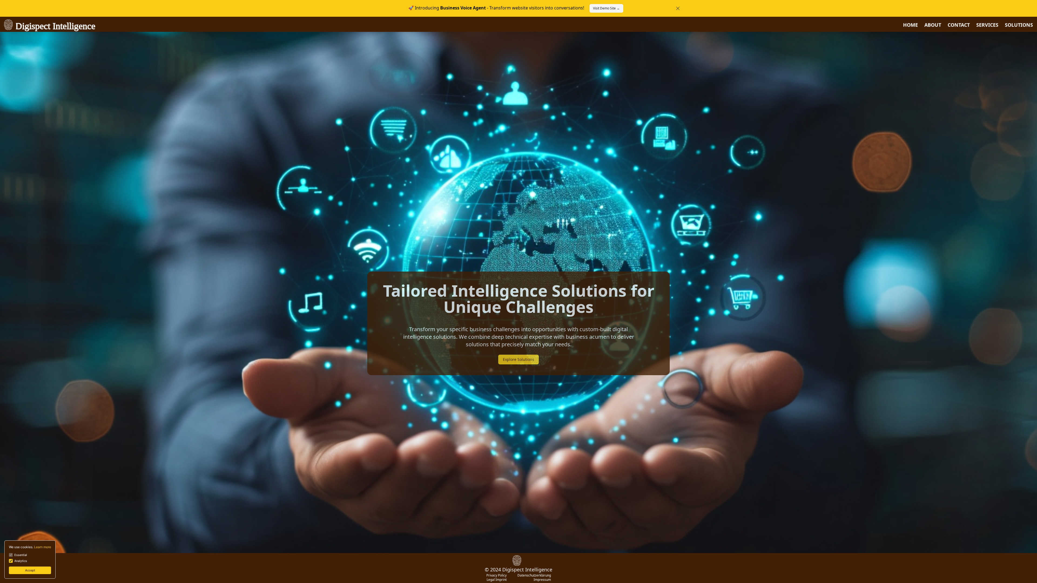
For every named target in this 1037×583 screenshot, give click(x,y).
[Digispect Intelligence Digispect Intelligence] (518, 560)
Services (987, 25)
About (932, 25)
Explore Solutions (518, 359)
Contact (959, 25)
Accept (30, 570)
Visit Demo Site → (606, 8)
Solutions (1019, 25)
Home (910, 25)
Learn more (42, 547)
